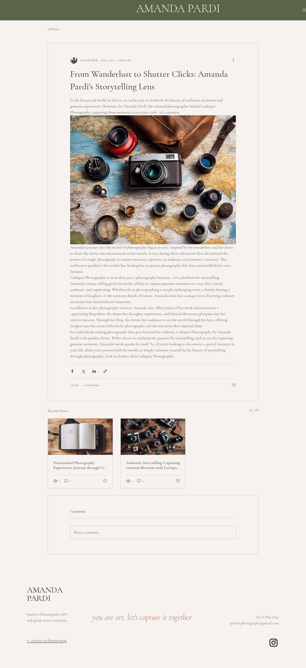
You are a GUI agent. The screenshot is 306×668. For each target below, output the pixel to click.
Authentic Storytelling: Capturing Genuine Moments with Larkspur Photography (153, 465)
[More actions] (233, 60)
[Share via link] (105, 371)
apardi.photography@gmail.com (254, 623)
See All (253, 410)
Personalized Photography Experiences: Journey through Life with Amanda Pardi (79, 465)
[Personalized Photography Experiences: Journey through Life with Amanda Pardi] (80, 437)
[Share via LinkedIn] (94, 371)
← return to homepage (47, 640)
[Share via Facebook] (72, 371)
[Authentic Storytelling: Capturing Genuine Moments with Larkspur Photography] (153, 437)
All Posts (53, 29)
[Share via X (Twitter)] (83, 371)
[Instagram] (273, 642)
